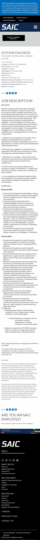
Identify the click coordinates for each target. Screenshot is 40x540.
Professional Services (8, 473)
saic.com (15, 397)
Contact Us (7, 521)
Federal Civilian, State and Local (11, 480)
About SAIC (5, 496)
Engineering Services (8, 469)
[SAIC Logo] (10, 444)
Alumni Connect (22, 17)
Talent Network (8, 17)
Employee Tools (9, 516)
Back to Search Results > (13, 38)
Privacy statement (9, 533)
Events (21, 20)
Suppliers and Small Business (10, 507)
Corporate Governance (23, 533)
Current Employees (9, 20)
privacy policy (34, 12)
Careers (5, 511)
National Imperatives (8, 503)
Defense (4, 482)
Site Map (6, 535)
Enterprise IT (5, 471)
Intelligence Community (9, 485)
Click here (11, 86)
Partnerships (5, 505)
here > (31, 423)
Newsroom (5, 500)
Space (3, 487)
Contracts (4, 489)
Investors (4, 498)
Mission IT (4, 467)
